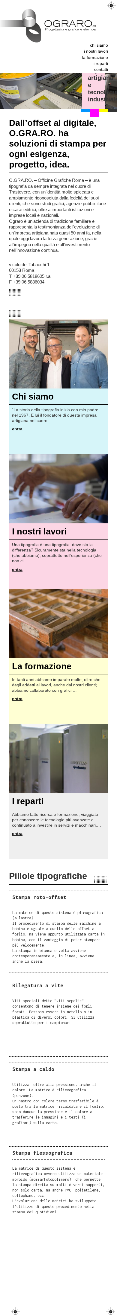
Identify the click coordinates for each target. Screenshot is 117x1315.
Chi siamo (99, 45)
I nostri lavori (96, 51)
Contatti (101, 69)
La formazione (95, 57)
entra (17, 428)
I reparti (101, 63)
